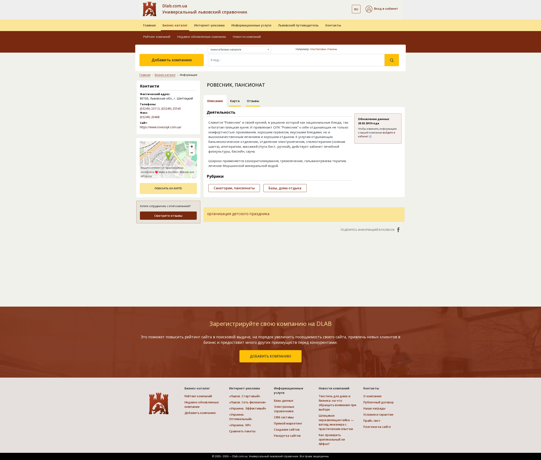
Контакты (333, 25)
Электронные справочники (284, 409)
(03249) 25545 (171, 108)
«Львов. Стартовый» (244, 396)
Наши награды (374, 408)
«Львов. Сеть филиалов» (247, 402)
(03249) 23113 (150, 108)
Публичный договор (378, 402)
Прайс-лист (371, 421)
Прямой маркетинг (288, 423)
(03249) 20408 (150, 117)
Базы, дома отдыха (285, 188)
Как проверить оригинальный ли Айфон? (332, 439)
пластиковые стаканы (323, 49)
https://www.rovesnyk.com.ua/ (160, 127)
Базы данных (283, 401)
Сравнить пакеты (242, 431)
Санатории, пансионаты (234, 188)
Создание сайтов (287, 429)
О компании (372, 396)
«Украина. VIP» (240, 425)
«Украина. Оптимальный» (240, 416)
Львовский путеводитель (298, 25)
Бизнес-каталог (175, 25)
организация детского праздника (238, 213)
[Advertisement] (168, 253)
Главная (149, 25)
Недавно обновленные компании (201, 37)
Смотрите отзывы (168, 216)
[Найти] (392, 60)
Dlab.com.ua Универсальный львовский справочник (204, 9)
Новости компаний (247, 37)
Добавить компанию (172, 59)
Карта (235, 101)
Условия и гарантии (378, 414)
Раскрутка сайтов (287, 436)
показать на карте (168, 188)
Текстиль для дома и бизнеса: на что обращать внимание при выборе (337, 402)
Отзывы (253, 101)
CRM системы (284, 417)
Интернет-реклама (209, 25)
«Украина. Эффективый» (247, 408)
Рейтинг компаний (156, 37)
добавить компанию (270, 356)
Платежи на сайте (377, 427)
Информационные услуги (251, 25)
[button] (382, 9)
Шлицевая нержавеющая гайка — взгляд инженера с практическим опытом (336, 422)
